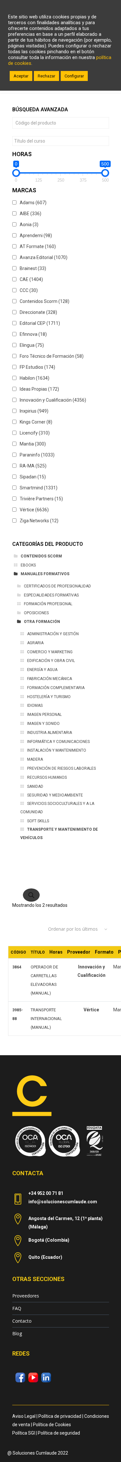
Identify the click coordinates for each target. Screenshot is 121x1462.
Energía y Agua (42, 669)
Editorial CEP (40, 323)
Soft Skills (38, 821)
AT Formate (38, 246)
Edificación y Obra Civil (51, 660)
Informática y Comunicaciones (58, 741)
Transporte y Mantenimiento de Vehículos (59, 833)
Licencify (35, 433)
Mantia (33, 443)
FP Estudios (37, 367)
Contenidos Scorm (44, 301)
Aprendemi (36, 235)
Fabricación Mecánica (49, 678)
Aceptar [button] (21, 76)
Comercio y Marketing (50, 652)
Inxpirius (34, 411)
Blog (17, 1333)
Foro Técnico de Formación (52, 356)
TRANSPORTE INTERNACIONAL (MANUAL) (46, 1018)
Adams (33, 202)
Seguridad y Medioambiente (55, 795)
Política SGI (23, 1433)
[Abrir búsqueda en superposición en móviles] (60, 888)
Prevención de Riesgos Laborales (61, 768)
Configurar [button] (74, 76)
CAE (31, 279)
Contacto (22, 1321)
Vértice (34, 509)
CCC (29, 290)
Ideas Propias (39, 389)
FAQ (16, 1308)
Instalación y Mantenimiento (56, 750)
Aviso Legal (23, 1416)
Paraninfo (37, 454)
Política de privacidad (59, 1416)
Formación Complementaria (56, 688)
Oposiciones (36, 613)
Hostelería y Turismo (49, 697)
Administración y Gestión (53, 634)
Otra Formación (42, 621)
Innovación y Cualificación (53, 400)
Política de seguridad (59, 1433)
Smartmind (38, 487)
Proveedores (25, 1296)
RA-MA (33, 465)
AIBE (30, 213)
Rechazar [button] (46, 76)
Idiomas (35, 705)
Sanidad (35, 786)
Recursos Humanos (47, 777)
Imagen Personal (44, 714)
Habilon (34, 378)
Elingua (32, 345)
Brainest (33, 268)
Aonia (29, 224)
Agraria (35, 643)
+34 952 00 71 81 (45, 1193)
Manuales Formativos (45, 574)
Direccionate (38, 312)
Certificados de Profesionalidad (57, 586)
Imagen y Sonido (43, 723)
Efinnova (33, 334)
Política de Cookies (52, 1424)
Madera (35, 759)
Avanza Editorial (43, 257)
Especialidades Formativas (51, 595)
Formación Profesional (48, 604)
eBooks (28, 565)
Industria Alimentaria (49, 732)
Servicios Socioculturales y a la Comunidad (57, 807)
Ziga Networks (39, 520)
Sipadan (33, 476)
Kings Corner (36, 422)
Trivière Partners (41, 498)
